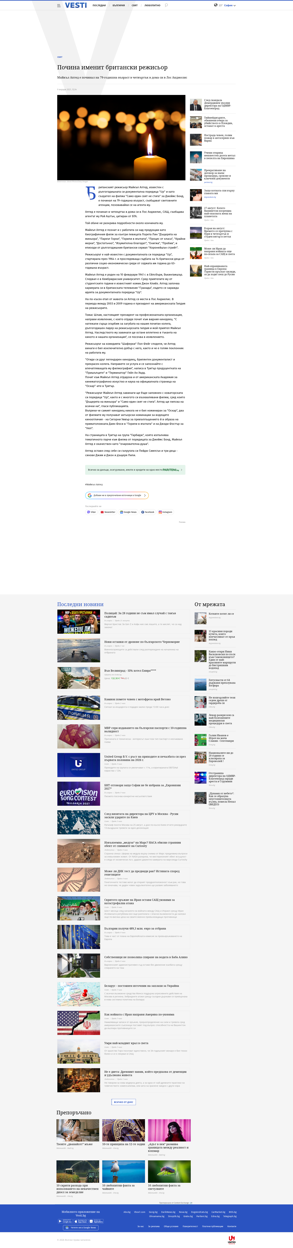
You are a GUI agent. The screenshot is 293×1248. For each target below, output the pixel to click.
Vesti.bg (76, 5)
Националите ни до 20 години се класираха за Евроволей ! (221, 757)
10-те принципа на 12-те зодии (123, 1144)
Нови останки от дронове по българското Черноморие (142, 642)
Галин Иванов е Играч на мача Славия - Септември (221, 738)
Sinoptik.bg (174, 1216)
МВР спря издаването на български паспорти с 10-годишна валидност (145, 729)
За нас (140, 1226)
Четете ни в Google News (83, 1227)
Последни (99, 5)
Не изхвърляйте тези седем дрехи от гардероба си (222, 700)
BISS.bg (233, 1212)
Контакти (231, 1226)
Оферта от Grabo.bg (112, 674)
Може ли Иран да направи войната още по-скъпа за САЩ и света (219, 251)
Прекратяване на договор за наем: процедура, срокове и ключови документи (217, 174)
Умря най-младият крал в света (126, 1043)
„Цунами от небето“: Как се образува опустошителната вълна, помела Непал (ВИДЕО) (222, 799)
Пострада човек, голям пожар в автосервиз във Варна (219, 138)
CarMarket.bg (218, 1212)
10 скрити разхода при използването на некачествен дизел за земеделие (77, 1189)
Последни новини (80, 604)
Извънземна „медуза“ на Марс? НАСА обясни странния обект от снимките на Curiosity (142, 844)
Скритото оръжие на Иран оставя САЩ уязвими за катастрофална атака (139, 901)
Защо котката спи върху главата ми (219, 192)
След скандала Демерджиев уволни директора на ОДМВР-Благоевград (217, 104)
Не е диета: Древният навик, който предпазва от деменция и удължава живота (145, 1073)
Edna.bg (215, 1216)
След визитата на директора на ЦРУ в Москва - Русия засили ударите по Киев (141, 815)
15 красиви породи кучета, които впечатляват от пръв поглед (222, 635)
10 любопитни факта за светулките (164, 1187)
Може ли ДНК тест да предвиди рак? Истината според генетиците (141, 872)
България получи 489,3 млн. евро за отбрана (135, 928)
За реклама (154, 1226)
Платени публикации (212, 1226)
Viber (93, 512)
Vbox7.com (139, 1212)
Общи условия (171, 1226)
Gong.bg (153, 1212)
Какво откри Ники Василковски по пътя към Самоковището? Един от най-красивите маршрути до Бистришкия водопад (222, 660)
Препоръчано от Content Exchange (174, 1203)
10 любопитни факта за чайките (118, 1187)
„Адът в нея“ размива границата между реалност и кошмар (168, 1147)
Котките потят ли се (221, 613)
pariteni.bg (208, 182)
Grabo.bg (188, 1216)
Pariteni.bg (202, 1216)
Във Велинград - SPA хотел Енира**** (130, 670)
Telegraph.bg (230, 1216)
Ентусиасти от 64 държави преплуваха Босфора (222, 682)
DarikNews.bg (168, 1212)
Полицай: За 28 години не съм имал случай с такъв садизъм (140, 614)
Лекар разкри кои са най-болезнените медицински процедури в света (221, 719)
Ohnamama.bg (156, 1216)
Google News (130, 512)
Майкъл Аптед (94, 484)
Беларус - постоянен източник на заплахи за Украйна (141, 986)
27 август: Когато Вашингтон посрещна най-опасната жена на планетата (218, 212)
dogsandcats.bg (210, 197)
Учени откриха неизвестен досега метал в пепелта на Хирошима (219, 155)
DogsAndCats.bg (199, 1212)
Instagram (167, 512)
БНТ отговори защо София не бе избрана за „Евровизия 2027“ (142, 786)
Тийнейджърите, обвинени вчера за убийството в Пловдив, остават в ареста (218, 122)
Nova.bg (183, 1212)
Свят (135, 5)
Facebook (149, 512)
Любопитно (152, 5)
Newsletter (110, 512)
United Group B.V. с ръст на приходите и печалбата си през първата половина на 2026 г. (145, 758)
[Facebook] (236, 1230)
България (119, 5)
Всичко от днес (123, 1102)
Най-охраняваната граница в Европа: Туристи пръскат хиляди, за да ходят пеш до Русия (220, 270)
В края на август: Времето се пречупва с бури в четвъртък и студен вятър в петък (218, 232)
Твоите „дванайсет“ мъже (74, 1144)
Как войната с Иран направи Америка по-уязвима (139, 1014)
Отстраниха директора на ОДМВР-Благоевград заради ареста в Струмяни (222, 777)
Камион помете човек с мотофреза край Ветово (137, 699)
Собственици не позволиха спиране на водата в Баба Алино (146, 957)
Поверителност (190, 1226)
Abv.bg (127, 1212)
